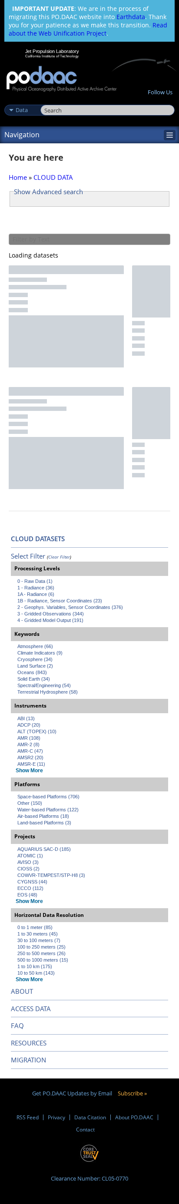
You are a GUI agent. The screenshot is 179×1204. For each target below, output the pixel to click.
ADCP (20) (28, 725)
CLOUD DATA (53, 177)
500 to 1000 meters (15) (42, 960)
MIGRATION (28, 1059)
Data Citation (90, 1117)
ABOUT (22, 991)
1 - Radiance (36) (35, 587)
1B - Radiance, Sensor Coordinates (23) (59, 600)
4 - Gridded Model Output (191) (50, 620)
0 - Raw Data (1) (35, 581)
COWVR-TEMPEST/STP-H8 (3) (51, 875)
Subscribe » (132, 1093)
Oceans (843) (32, 672)
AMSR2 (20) (30, 757)
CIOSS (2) (28, 868)
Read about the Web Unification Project (88, 29)
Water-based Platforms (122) (48, 809)
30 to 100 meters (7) (38, 940)
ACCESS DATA (31, 1008)
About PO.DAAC (134, 1117)
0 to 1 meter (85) (35, 927)
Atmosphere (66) (35, 646)
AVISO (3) (28, 862)
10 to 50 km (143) (36, 973)
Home (18, 177)
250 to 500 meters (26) (41, 953)
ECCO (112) (30, 888)
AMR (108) (28, 738)
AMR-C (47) (30, 751)
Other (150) (29, 803)
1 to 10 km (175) (34, 966)
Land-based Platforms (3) (44, 822)
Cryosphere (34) (35, 659)
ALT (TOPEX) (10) (36, 731)
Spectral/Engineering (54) (44, 685)
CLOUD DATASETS (38, 538)
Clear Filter (59, 557)
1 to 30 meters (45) (37, 933)
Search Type (21, 101)
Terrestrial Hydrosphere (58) (47, 692)
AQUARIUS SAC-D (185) (44, 849)
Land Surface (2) (35, 665)
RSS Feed (28, 1117)
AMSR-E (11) (31, 764)
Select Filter (28, 556)
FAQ (17, 1025)
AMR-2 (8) (28, 744)
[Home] (61, 79)
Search (50, 101)
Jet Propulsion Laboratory (52, 51)
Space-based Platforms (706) (48, 796)
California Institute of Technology (52, 56)
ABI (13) (26, 718)
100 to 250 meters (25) (41, 946)
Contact (85, 1129)
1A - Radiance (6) (35, 594)
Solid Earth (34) (33, 678)
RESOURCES (28, 1043)
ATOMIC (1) (30, 855)
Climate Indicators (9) (40, 652)
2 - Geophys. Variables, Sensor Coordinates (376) (70, 607)
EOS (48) (27, 894)
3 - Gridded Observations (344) (50, 613)
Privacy (56, 1117)
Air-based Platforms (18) (43, 816)
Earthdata (130, 17)
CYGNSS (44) (32, 881)
